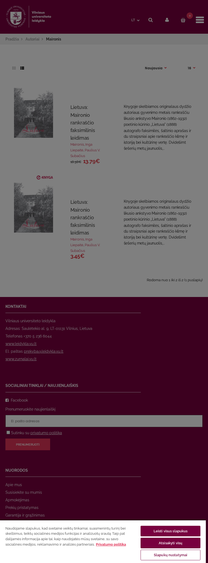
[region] (103, 541)
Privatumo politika (111, 544)
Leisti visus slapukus (171, 531)
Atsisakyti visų (170, 543)
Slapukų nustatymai (170, 555)
